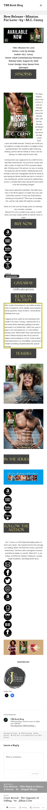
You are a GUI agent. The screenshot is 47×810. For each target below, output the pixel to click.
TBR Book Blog (13, 5)
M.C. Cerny (21, 735)
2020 (14, 735)
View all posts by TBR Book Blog (22, 726)
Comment (35, 774)
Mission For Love (32, 735)
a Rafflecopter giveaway (23, 289)
